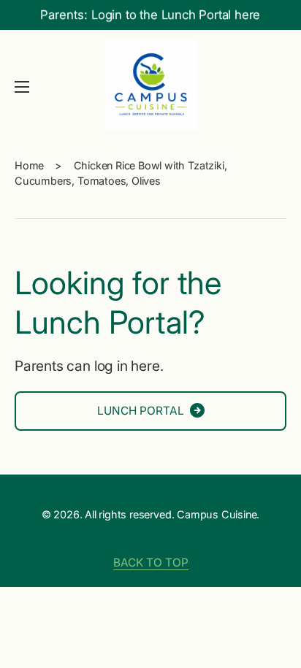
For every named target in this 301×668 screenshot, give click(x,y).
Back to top (150, 562)
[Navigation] (22, 87)
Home (29, 165)
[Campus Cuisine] (150, 87)
